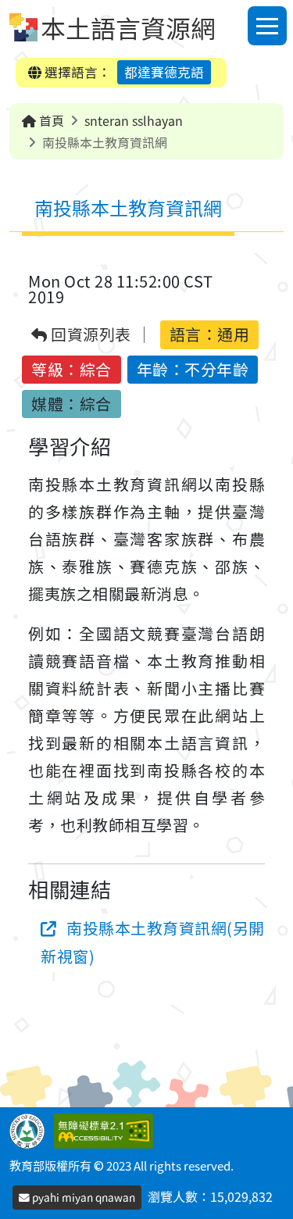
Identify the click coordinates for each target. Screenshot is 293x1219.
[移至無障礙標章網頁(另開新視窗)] (106, 1129)
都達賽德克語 (164, 72)
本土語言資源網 (128, 27)
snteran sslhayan (133, 120)
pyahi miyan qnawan (82, 1197)
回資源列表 (89, 335)
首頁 (50, 120)
